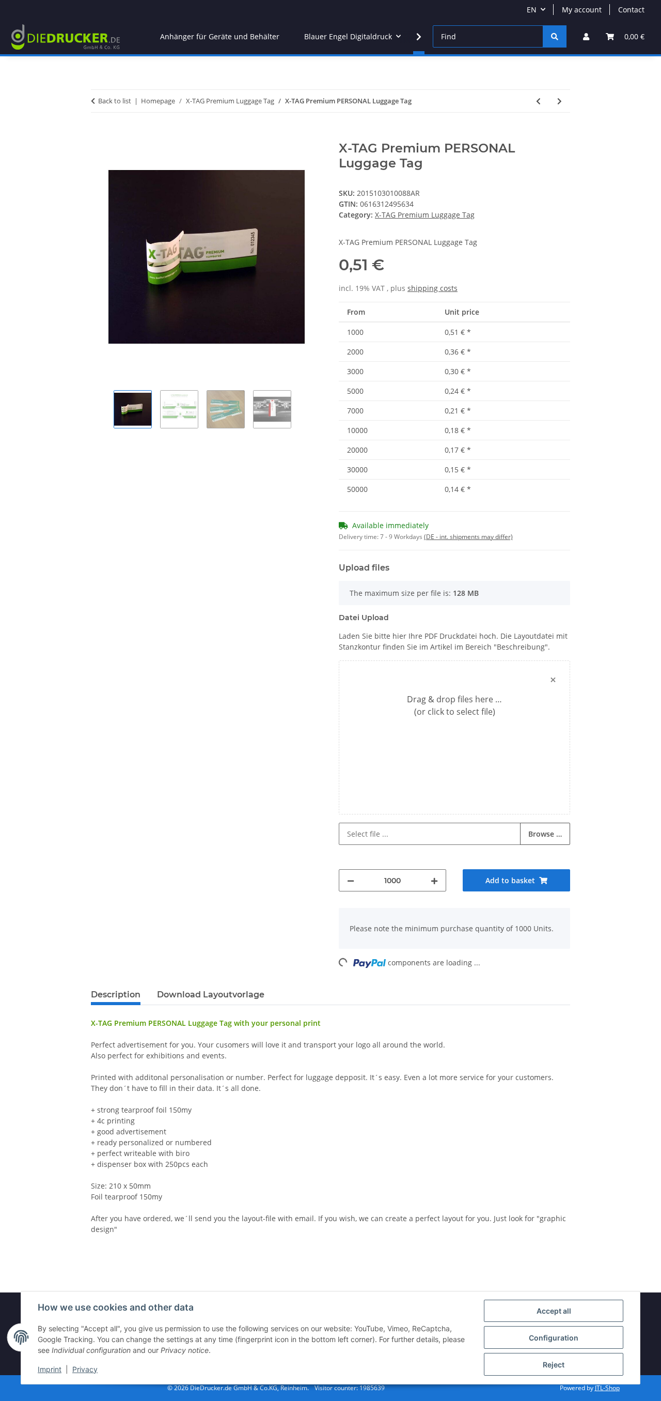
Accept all (554, 1310)
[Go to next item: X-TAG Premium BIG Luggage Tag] (559, 101)
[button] (586, 36)
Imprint (49, 1369)
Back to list (114, 100)
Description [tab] (115, 994)
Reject (553, 1364)
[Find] (554, 36)
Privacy (85, 1369)
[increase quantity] (434, 880)
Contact (631, 9)
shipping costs (432, 288)
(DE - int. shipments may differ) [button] (468, 536)
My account (582, 9)
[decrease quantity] (350, 880)
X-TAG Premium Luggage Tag (425, 215)
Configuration (553, 1337)
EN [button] (532, 9)
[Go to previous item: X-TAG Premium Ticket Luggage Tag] (538, 101)
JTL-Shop (607, 1387)
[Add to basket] (99, 135)
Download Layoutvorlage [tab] (210, 994)
